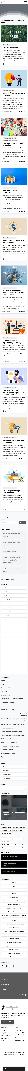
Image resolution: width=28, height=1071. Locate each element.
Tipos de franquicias (20, 847)
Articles (3, 680)
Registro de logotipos (7, 739)
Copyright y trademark (19, 827)
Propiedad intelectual (7, 728)
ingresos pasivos (4, 1056)
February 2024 (6, 599)
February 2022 (6, 632)
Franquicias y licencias (7, 702)
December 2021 (6, 640)
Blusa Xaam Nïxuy (6, 827)
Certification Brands (11, 47)
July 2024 (5, 587)
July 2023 (5, 620)
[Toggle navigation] (25, 2)
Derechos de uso (6, 695)
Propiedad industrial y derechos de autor (12, 724)
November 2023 (6, 608)
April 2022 (5, 624)
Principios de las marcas (8, 836)
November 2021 (6, 644)
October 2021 (6, 648)
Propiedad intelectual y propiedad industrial (13, 735)
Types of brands (5, 757)
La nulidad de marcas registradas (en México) (12, 341)
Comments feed (7, 774)
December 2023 (6, 604)
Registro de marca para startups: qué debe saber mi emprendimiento (13, 293)
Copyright (4, 691)
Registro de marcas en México (9, 742)
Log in (4, 766)
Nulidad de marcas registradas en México (12, 830)
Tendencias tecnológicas (8, 753)
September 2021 (7, 652)
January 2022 (6, 636)
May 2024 (5, 591)
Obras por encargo (6, 833)
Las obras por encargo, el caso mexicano (12, 491)
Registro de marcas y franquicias (10, 746)
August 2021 (6, 656)
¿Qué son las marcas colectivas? (10, 191)
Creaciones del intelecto (8, 688)
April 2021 (5, 668)
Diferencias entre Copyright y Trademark (13, 441)
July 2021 (5, 660)
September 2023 (7, 612)
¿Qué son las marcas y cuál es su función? (14, 144)
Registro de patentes (7, 749)
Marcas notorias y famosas (8, 706)
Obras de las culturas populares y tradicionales (17, 714)
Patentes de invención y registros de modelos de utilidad (14, 720)
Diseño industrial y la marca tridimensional (12, 698)
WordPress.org (6, 778)
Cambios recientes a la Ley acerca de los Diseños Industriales (12, 560)
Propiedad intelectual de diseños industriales (13, 844)
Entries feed (6, 770)
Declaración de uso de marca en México (14, 94)
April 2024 (5, 595)
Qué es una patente (7, 847)
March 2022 (5, 628)
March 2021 (5, 672)
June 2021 (5, 664)
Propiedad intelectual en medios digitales (12, 731)
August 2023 (6, 616)
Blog (2, 684)
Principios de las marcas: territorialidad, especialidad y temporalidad (13, 392)
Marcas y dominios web (7, 709)
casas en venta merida (6, 1061)
